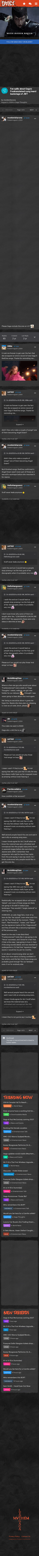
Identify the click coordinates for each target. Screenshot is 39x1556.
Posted (14, 120)
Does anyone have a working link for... (18, 1110)
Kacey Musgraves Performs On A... (17, 1144)
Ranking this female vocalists (15, 1127)
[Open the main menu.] (36, 3)
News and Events (17, 1123)
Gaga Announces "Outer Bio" (15, 1196)
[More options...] (35, 118)
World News (18, 1106)
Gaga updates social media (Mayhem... (19, 1153)
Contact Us (26, 1536)
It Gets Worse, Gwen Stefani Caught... (18, 1230)
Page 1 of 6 (21, 110)
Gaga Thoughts (21, 102)
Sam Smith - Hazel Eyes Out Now (16, 1385)
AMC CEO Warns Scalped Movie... (17, 1136)
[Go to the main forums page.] (30, 3)
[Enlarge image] (19, 370)
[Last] (36, 109)
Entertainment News (19, 1140)
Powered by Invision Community (19, 1539)
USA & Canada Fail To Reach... (15, 1102)
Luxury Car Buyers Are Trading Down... (19, 1221)
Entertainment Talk (20, 1131)
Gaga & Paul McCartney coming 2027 (18, 1119)
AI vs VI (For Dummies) (12, 1187)
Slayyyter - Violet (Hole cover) (15, 1170)
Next (32, 110)
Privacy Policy (14, 1536)
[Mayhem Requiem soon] (19, 22)
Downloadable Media (19, 1114)
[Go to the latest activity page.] (24, 3)
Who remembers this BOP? (14, 1204)
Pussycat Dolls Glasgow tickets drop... (18, 1179)
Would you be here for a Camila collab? (19, 1213)
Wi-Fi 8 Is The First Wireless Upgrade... (19, 1162)
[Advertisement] (19, 64)
